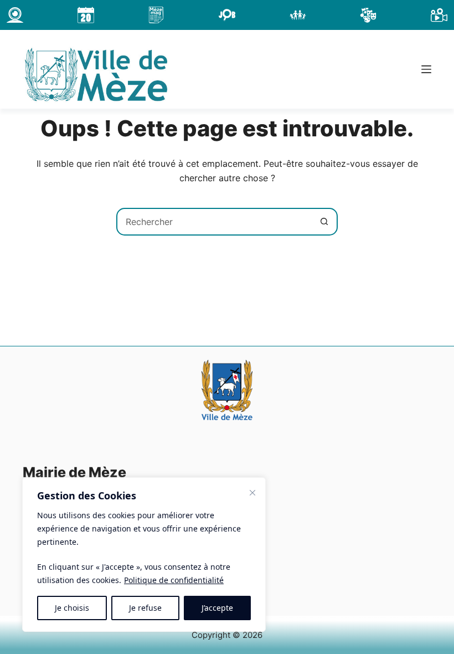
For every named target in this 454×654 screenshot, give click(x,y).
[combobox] (214, 222)
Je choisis (72, 607)
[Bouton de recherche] (324, 221)
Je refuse (145, 607)
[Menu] (426, 69)
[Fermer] (252, 493)
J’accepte (217, 607)
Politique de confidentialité (174, 580)
